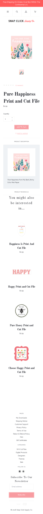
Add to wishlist (22, 133)
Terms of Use (21, 431)
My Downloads (21, 418)
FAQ (21, 437)
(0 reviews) (19, 85)
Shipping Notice (21, 421)
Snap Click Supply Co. (25, 510)
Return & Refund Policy (21, 434)
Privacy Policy (21, 427)
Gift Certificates (21, 440)
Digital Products (21, 452)
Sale (21, 462)
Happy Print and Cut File (21, 287)
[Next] (37, 72)
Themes (21, 459)
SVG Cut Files (21, 449)
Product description (21, 141)
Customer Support (21, 424)
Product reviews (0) (21, 192)
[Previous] (6, 72)
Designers (21, 456)
